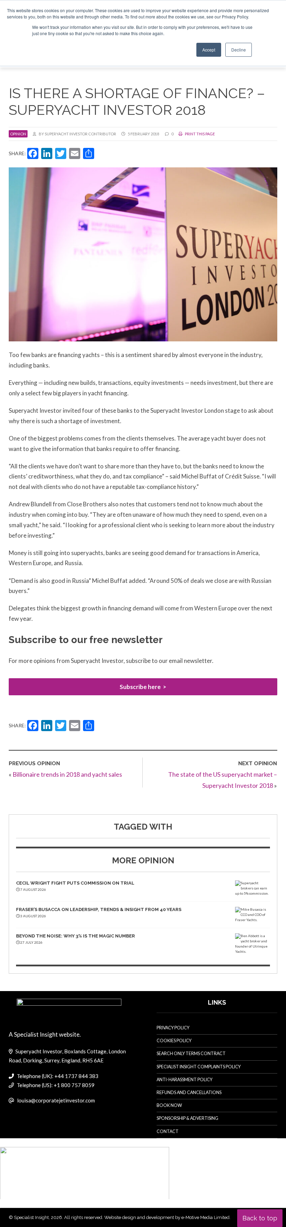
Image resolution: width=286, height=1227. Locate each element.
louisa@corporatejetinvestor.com (56, 1100)
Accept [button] (208, 50)
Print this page (199, 134)
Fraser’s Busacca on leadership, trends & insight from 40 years (98, 909)
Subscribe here (140, 686)
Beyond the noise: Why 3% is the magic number (75, 936)
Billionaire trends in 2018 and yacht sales (67, 774)
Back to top (259, 1218)
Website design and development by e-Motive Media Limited (166, 1217)
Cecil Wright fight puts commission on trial (75, 883)
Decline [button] (238, 50)
